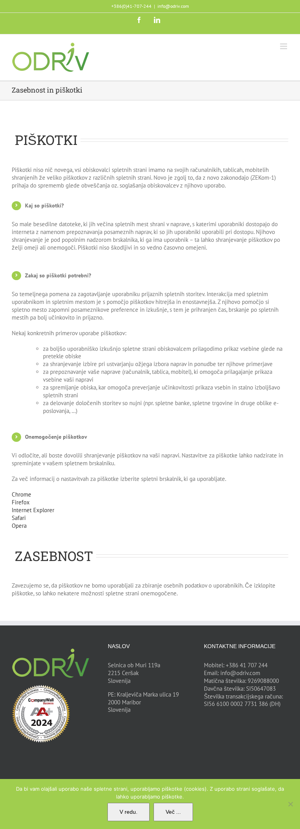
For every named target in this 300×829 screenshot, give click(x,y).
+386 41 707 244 (247, 665)
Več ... (173, 812)
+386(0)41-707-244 (131, 6)
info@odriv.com (173, 6)
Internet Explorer (33, 510)
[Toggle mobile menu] (284, 46)
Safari (19, 518)
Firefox (21, 502)
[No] (290, 804)
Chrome (21, 494)
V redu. (129, 812)
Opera (19, 525)
